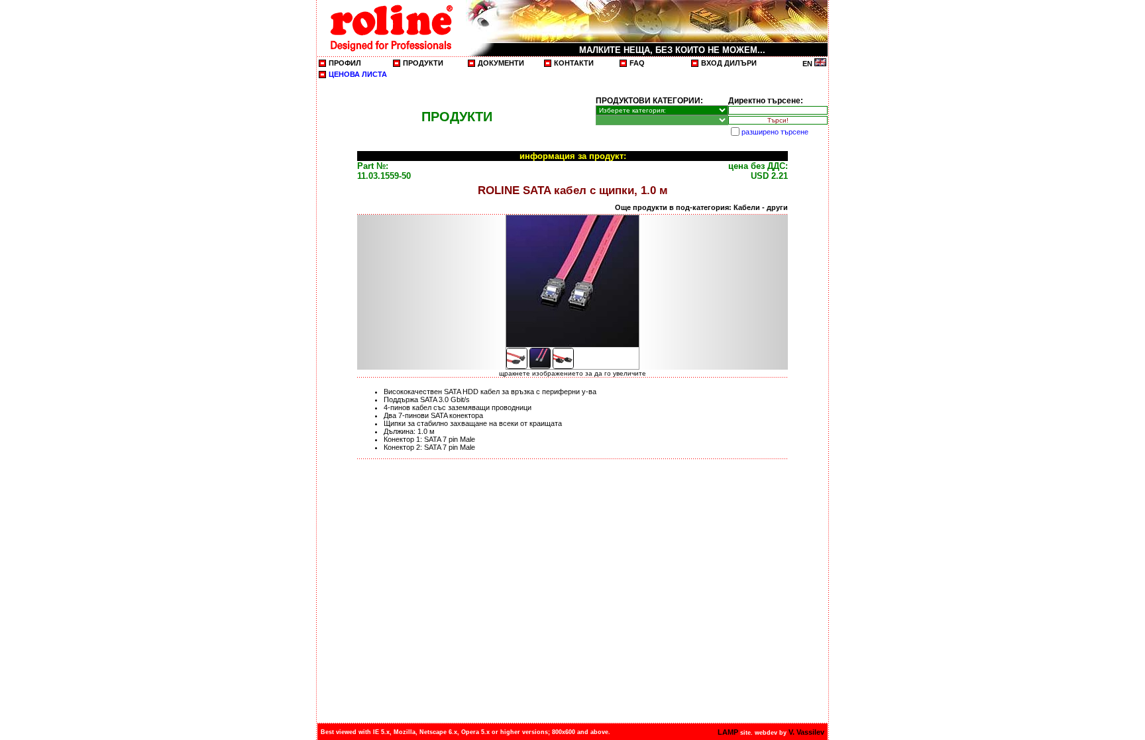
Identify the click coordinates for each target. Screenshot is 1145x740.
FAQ (637, 63)
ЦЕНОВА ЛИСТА (358, 74)
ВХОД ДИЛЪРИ (729, 63)
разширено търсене (774, 132)
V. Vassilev (806, 732)
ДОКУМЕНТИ (501, 63)
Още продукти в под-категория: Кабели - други (701, 207)
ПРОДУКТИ (423, 63)
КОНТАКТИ (574, 63)
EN (808, 64)
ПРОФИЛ (345, 63)
